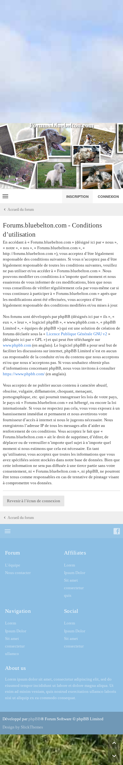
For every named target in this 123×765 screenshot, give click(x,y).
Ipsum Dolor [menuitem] (74, 572)
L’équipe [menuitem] (12, 565)
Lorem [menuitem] (69, 565)
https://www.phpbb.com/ (24, 373)
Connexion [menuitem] (108, 196)
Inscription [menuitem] (77, 196)
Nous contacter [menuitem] (18, 572)
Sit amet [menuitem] (71, 580)
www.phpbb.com (17, 345)
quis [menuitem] (67, 595)
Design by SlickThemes (23, 727)
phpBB (34, 718)
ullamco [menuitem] (12, 653)
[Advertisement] (61, 61)
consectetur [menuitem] (74, 587)
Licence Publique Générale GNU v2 (76, 333)
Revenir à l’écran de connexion (33, 500)
